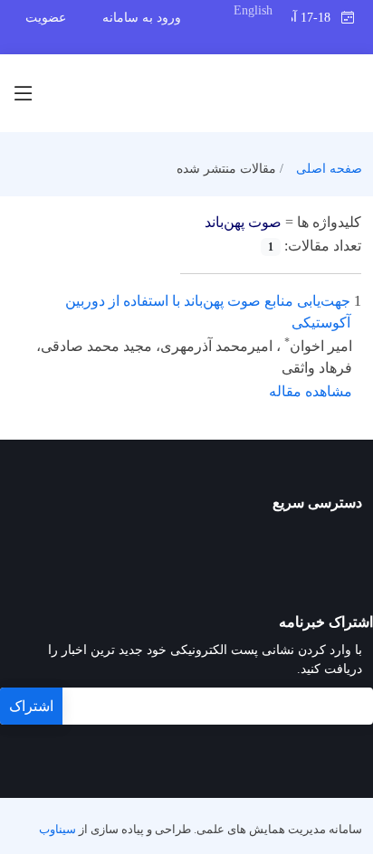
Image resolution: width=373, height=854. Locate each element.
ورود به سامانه (141, 17)
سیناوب (57, 829)
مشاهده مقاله (310, 391)
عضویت (45, 17)
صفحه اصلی (329, 169)
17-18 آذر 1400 (316, 17)
